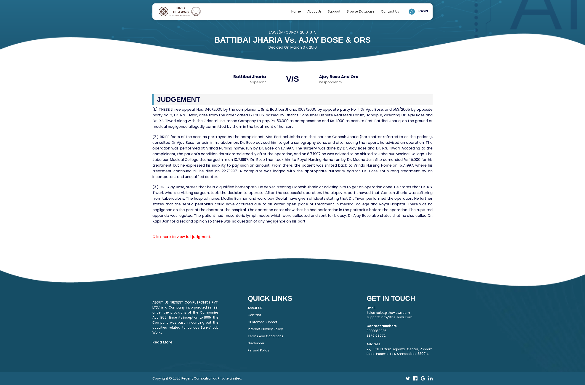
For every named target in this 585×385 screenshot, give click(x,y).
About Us (314, 11)
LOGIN (422, 11)
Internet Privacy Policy (265, 329)
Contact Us (390, 11)
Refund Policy (258, 350)
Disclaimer (256, 343)
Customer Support (262, 322)
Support (334, 11)
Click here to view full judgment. (181, 236)
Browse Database (361, 11)
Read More (162, 342)
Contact (254, 315)
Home (296, 11)
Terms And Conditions (265, 336)
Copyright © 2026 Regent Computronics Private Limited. (197, 378)
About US (255, 308)
